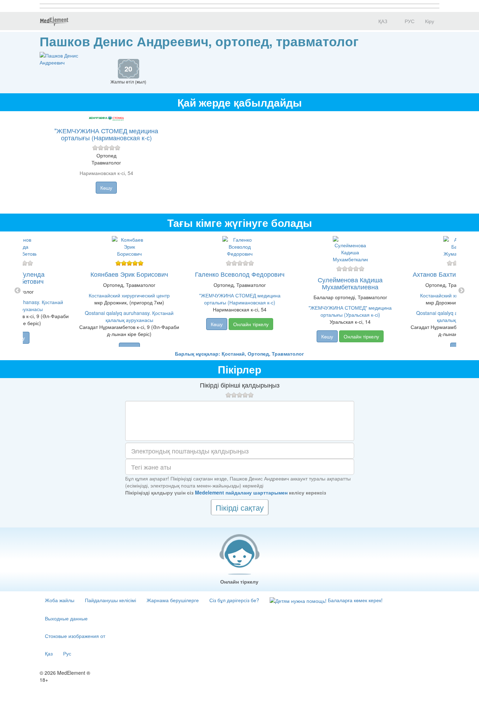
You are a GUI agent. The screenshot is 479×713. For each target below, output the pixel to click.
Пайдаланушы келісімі (110, 600)
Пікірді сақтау (240, 507)
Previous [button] (17, 290)
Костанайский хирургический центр (129, 295)
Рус (67, 653)
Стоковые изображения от (75, 635)
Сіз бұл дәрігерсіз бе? (234, 600)
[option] (239, 291)
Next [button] (461, 290)
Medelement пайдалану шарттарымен (241, 492)
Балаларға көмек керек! (354, 600)
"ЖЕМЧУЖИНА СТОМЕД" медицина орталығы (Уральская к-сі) (350, 311)
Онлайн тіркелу (251, 324)
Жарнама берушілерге (173, 600)
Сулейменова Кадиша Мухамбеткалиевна (350, 283)
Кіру (429, 21)
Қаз (49, 653)
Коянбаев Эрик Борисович (129, 273)
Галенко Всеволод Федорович (239, 273)
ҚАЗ (382, 21)
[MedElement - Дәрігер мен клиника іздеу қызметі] (54, 21)
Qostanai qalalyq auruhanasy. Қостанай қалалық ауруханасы (129, 316)
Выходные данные (66, 618)
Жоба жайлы (59, 600)
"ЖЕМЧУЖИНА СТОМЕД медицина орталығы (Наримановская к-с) (106, 134)
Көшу (106, 187)
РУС (408, 21)
